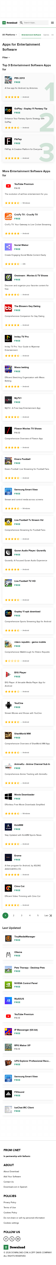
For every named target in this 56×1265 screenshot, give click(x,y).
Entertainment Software (31, 35)
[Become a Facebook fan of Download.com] (6, 1238)
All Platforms (8, 34)
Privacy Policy (10, 1202)
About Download (11, 1171)
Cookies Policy (10, 1212)
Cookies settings (11, 1223)
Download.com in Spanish (15, 1187)
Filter (5, 57)
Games (46, 35)
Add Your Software (12, 1176)
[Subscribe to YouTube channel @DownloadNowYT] (18, 1238)
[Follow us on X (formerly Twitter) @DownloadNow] (12, 1238)
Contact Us (9, 1182)
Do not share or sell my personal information (24, 1218)
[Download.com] (9, 22)
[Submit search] (21, 22)
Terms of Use (10, 1207)
